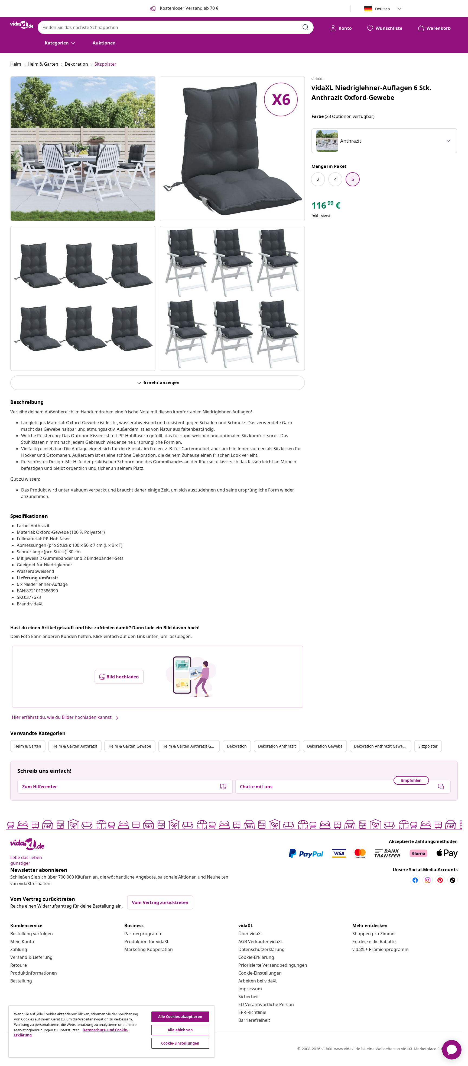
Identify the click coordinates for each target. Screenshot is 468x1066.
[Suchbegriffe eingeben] (305, 27)
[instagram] (427, 880)
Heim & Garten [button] (27, 746)
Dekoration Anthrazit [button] (277, 746)
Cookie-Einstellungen (260, 973)
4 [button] (335, 179)
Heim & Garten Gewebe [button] (130, 746)
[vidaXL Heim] (21, 25)
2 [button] (318, 179)
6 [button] (353, 179)
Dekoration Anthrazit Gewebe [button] (380, 746)
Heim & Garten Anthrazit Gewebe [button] (190, 746)
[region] (111, 1031)
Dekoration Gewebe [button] (325, 746)
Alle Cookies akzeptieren (180, 1016)
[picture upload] (191, 677)
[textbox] (338, 141)
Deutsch (382, 8)
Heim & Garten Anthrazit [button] (75, 746)
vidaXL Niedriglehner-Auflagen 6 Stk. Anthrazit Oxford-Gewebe (371, 92)
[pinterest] (440, 880)
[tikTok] (452, 880)
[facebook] (415, 880)
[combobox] (176, 27)
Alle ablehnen (180, 1029)
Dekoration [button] (237, 746)
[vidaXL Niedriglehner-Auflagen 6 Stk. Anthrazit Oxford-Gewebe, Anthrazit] (83, 148)
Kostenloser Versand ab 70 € (188, 8)
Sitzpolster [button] (428, 746)
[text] (325, 206)
